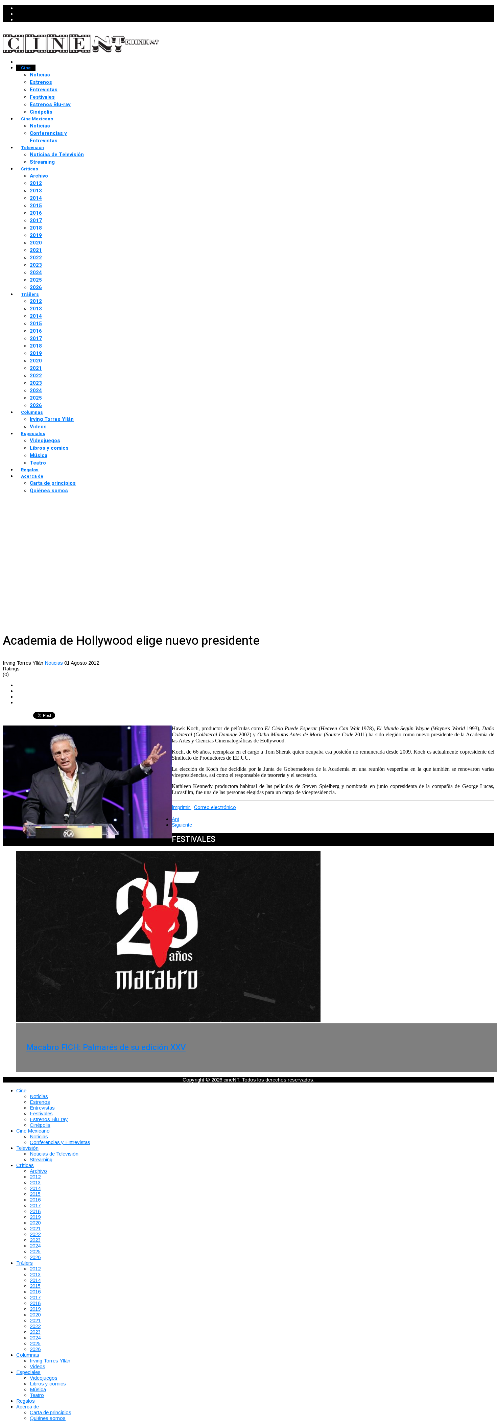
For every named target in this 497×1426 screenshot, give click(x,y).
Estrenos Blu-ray (50, 104)
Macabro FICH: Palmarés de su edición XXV (106, 1047)
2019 (36, 235)
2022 (36, 257)
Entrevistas (43, 89)
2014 (36, 198)
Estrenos (41, 82)
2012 (36, 183)
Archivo (39, 176)
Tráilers (30, 294)
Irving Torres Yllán (52, 419)
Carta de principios (53, 483)
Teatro (38, 463)
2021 (36, 250)
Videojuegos (45, 440)
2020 (36, 242)
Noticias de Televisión (57, 154)
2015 (36, 205)
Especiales (33, 433)
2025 (36, 280)
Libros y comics (49, 448)
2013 (36, 190)
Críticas (29, 169)
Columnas (32, 412)
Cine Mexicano (37, 119)
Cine (26, 68)
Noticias (40, 74)
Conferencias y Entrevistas (48, 136)
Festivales (42, 97)
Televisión (32, 147)
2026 (36, 287)
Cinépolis (41, 112)
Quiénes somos (49, 490)
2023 (36, 265)
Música (38, 455)
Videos (38, 426)
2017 (36, 220)
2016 (36, 213)
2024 (36, 272)
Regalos (30, 470)
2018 (36, 228)
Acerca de (32, 476)
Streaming (42, 162)
